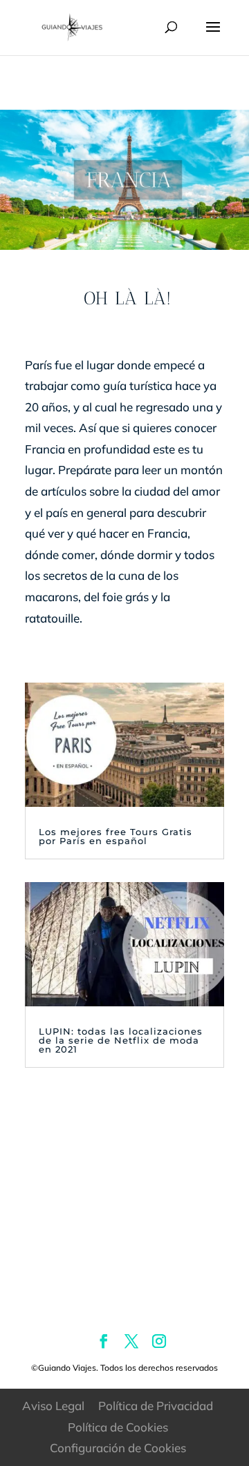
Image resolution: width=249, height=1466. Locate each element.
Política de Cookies (118, 1427)
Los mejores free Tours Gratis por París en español (115, 836)
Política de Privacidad (155, 1405)
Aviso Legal (53, 1405)
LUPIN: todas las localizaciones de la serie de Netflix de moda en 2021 (121, 1040)
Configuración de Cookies (118, 1447)
